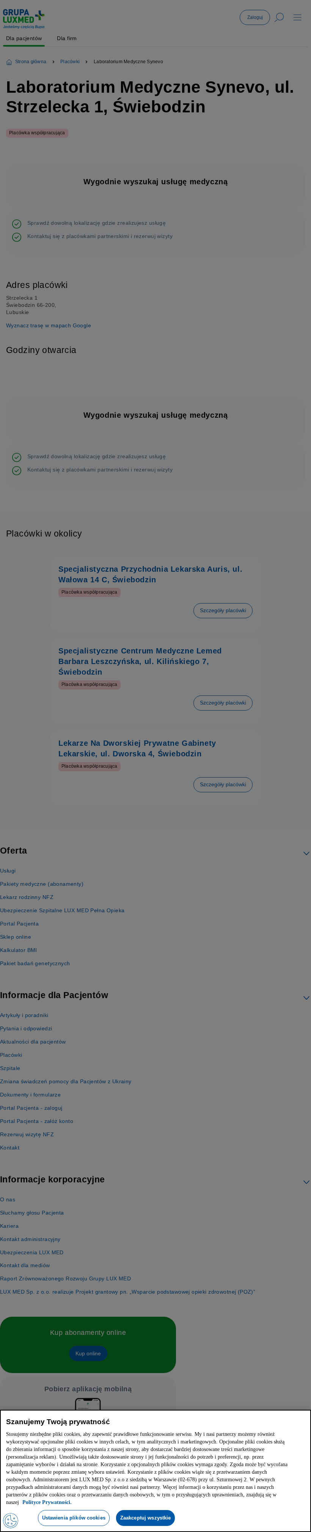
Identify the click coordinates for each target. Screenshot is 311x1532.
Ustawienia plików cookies (72, 1517)
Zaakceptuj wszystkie (147, 1517)
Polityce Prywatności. (176, 1502)
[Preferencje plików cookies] (10, 1520)
